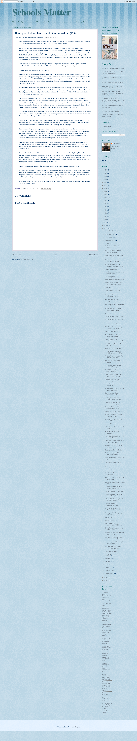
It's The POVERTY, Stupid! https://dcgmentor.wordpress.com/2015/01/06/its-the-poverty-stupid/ (113, 100)
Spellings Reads (109, 467)
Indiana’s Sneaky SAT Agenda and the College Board (112, 106)
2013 (105, 210)
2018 (105, 195)
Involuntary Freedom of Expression (111, 384)
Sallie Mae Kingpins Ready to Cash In (115, 458)
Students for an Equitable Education (112, 432)
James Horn (117, 144)
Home (55, 254)
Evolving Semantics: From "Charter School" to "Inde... (113, 398)
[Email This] (42, 189)
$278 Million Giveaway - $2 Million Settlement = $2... (113, 509)
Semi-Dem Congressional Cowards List (115, 483)
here (79, 177)
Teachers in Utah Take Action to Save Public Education (114, 260)
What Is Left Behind (105, 712)
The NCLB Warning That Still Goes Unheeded (113, 420)
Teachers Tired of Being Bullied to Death (113, 82)
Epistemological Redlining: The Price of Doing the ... (114, 495)
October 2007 (109, 237)
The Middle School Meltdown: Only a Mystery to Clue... (113, 370)
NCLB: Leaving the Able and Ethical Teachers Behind (113, 335)
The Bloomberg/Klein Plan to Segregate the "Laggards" (113, 309)
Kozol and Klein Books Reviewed (114, 279)
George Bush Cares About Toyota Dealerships (114, 256)
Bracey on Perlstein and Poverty (114, 316)
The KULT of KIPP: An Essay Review (106, 698)
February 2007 (110, 570)
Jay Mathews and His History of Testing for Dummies (106, 633)
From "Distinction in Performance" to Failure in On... (114, 340)
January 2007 (109, 573)
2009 (105, 222)
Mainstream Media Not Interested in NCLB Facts (114, 533)
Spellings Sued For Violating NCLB (113, 300)
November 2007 (110, 234)
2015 (105, 204)
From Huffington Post (51, 37)
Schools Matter (41, 11)
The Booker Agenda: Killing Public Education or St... (113, 453)
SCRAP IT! (108, 313)
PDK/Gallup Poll (110, 277)
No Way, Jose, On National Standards (112, 361)
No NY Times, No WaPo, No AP (114, 491)
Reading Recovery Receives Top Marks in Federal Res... (114, 357)
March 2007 (109, 567)
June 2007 (108, 558)
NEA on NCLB (109, 470)
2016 (105, 201)
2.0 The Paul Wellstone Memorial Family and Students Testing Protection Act (106, 596)
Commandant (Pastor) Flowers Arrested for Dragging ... (113, 403)
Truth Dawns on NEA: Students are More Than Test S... (114, 389)
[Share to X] (46, 189)
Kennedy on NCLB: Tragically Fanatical (113, 513)
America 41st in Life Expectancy (114, 411)
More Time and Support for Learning (64, 66)
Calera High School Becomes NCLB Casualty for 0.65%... (113, 352)
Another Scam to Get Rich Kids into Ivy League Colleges (113, 115)
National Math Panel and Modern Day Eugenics (106, 640)
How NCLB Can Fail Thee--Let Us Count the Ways (114, 437)
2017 (105, 198)
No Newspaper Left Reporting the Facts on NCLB (114, 543)
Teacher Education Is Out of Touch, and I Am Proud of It (106, 676)
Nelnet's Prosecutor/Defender (113, 324)
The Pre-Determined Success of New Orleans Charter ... (114, 415)
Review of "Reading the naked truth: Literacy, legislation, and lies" (106, 667)
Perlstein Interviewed (111, 424)
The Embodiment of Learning (106, 693)
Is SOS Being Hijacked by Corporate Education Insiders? (112, 87)
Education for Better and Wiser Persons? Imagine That (113, 487)
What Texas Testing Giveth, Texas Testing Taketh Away (114, 441)
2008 (105, 225)
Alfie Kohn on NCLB (111, 520)
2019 (105, 191)
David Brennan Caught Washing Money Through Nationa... (114, 375)
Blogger (77, 727)
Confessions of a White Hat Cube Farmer (114, 247)
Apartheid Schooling (111, 269)
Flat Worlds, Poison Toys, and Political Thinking (113, 366)
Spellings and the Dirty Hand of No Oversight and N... (114, 538)
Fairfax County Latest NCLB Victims (113, 291)
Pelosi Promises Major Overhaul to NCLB (114, 427)
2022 (105, 182)
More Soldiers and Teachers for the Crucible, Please (114, 273)
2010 (105, 219)
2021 (105, 185)
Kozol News (108, 287)
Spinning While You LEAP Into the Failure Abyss (114, 446)
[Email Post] (38, 188)
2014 (105, 207)
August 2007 (109, 243)
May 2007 (108, 561)
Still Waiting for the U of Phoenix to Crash (114, 305)
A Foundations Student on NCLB (114, 331)
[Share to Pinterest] (50, 189)
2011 (105, 216)
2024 (105, 176)
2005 (105, 580)
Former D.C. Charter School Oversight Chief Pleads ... (113, 408)
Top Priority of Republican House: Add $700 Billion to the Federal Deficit (112, 72)
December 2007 (110, 231)
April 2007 (109, 564)
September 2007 (110, 240)
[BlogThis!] (44, 189)
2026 (105, 170)
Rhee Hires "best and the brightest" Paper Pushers (114, 478)
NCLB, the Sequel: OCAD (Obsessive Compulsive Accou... (114, 265)
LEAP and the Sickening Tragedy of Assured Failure (114, 500)
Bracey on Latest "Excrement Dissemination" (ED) (113, 295)
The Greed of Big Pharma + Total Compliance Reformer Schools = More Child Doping (112, 93)
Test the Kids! (109, 517)
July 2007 (108, 555)
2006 (105, 577)
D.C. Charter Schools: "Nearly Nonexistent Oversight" (113, 328)
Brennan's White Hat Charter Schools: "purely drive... (113, 380)
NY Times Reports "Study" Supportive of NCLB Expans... (114, 524)
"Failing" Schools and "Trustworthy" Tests (111, 504)
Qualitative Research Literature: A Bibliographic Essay (105, 657)
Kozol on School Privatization (113, 348)
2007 (105, 228)
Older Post (93, 254)
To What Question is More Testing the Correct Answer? (107, 705)
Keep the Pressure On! (111, 551)
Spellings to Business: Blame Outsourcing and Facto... (113, 547)
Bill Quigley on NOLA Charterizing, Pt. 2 (111, 394)
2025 (105, 173)
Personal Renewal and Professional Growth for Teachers (107, 648)
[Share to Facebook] (48, 189)
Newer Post (16, 254)
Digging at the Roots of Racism (113, 450)
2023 (105, 179)
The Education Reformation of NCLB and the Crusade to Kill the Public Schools (106, 686)
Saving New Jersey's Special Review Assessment (113, 251)
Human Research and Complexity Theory (106, 626)
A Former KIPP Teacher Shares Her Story (112, 78)
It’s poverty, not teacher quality (110, 111)
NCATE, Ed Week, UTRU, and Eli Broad (113, 68)
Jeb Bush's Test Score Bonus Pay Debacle (114, 320)
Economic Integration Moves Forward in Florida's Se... (113, 463)
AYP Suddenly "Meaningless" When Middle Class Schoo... (113, 283)
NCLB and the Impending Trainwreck (112, 473)
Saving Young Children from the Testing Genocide (114, 529)
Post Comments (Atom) (26, 259)
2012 (105, 213)
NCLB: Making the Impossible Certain (113, 344)
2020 (105, 188)
